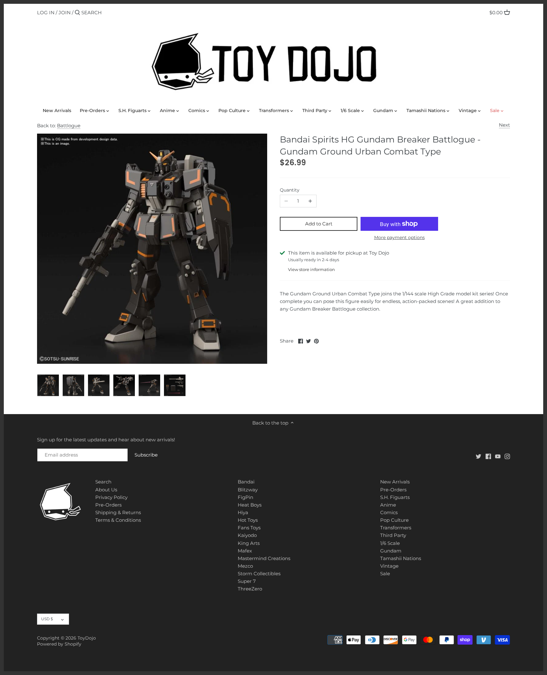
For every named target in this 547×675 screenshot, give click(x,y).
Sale (385, 574)
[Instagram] (507, 455)
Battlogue (68, 126)
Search (103, 482)
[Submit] (77, 12)
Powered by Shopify (59, 644)
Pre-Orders (108, 505)
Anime (388, 505)
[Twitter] (478, 455)
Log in (45, 12)
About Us (106, 490)
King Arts (249, 543)
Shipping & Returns (118, 512)
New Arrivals (395, 482)
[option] (48, 385)
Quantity (289, 189)
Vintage (389, 566)
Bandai (246, 482)
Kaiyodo (247, 535)
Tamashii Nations (400, 558)
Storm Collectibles (259, 574)
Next (504, 125)
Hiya (243, 512)
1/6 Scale (390, 543)
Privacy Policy (111, 497)
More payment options (399, 237)
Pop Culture (394, 520)
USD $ (47, 618)
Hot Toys (248, 520)
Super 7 (247, 581)
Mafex (245, 551)
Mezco (245, 566)
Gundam (390, 551)
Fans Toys (249, 528)
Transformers (395, 528)
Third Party (393, 535)
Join (65, 12)
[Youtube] (497, 455)
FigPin (245, 497)
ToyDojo (87, 637)
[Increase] (310, 201)
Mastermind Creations (264, 558)
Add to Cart (318, 224)
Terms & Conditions (118, 520)
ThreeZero (250, 589)
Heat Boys (249, 505)
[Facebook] (488, 455)
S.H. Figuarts (395, 497)
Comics (389, 512)
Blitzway (248, 490)
